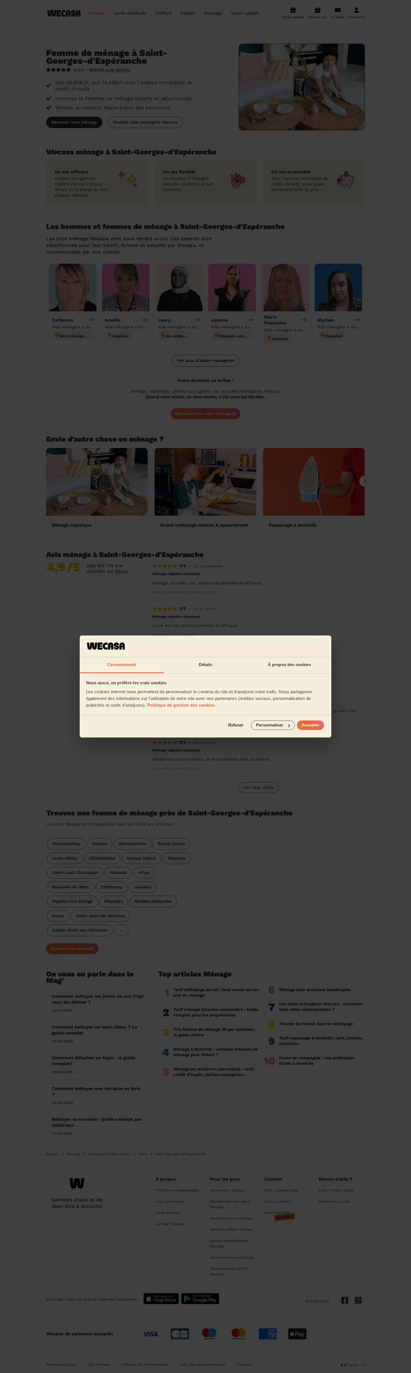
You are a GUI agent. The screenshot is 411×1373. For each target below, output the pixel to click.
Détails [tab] (205, 664)
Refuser (236, 725)
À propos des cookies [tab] (289, 664)
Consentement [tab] (121, 664)
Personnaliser (269, 725)
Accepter (310, 725)
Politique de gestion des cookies (181, 705)
